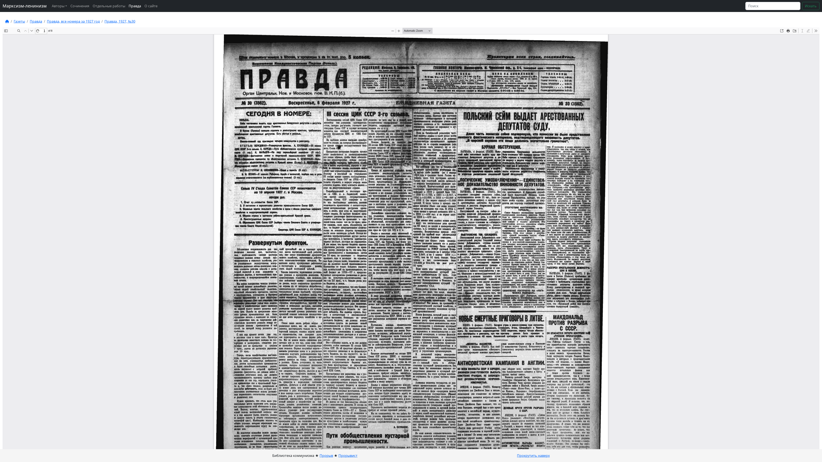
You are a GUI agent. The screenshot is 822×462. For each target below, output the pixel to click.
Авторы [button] (58, 6)
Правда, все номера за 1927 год (73, 21)
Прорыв (326, 455)
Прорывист (347, 455)
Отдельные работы (109, 6)
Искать (811, 6)
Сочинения (79, 6)
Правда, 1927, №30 (119, 21)
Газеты (19, 21)
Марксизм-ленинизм (25, 6)
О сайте (151, 6)
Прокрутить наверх (533, 455)
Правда (135, 6)
